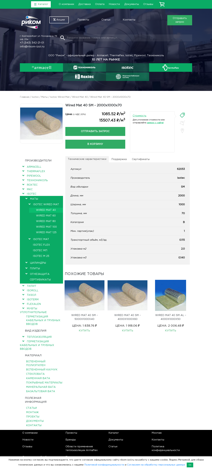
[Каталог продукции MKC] (127, 76)
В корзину (95, 144)
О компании (66, 4)
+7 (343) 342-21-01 (32, 43)
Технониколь (37, 180)
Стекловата (35, 374)
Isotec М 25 (41, 256)
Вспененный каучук (41, 370)
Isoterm (33, 299)
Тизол (31, 295)
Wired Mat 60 (46, 216)
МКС (30, 189)
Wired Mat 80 (46, 221)
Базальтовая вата (40, 391)
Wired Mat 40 (80, 97)
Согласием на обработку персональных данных (156, 465)
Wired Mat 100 (46, 227)
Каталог (113, 433)
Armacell (34, 167)
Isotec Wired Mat (60, 97)
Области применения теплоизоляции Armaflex (81, 448)
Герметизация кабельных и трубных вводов (43, 320)
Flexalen (34, 304)
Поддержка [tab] (119, 159)
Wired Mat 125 (46, 232)
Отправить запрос (180, 20)
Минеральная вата (41, 387)
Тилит (31, 286)
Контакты (129, 20)
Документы (131, 4)
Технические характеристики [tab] (87, 159)
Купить (84, 331)
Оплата (99, 4)
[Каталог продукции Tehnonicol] (84, 67)
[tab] (182, 115)
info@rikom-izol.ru (32, 47)
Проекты (83, 20)
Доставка (84, 4)
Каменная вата (38, 378)
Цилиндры (38, 263)
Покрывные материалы (44, 383)
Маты (44, 97)
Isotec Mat (41, 239)
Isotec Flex (41, 245)
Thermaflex (36, 171)
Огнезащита (40, 274)
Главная (24, 97)
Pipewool (34, 176)
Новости (114, 4)
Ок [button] (190, 465)
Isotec (35, 97)
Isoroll (32, 290)
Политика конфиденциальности (166, 448)
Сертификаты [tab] (141, 159)
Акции (60, 20)
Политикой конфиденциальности (104, 465)
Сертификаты (40, 280)
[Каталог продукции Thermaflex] (170, 67)
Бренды (70, 440)
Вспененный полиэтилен (35, 363)
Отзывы (148, 4)
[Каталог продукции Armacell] (41, 67)
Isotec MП (40, 250)
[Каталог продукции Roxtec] (84, 76)
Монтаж (32, 412)
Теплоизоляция (39, 337)
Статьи (105, 20)
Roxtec (32, 185)
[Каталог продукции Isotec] (127, 67)
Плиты (35, 268)
